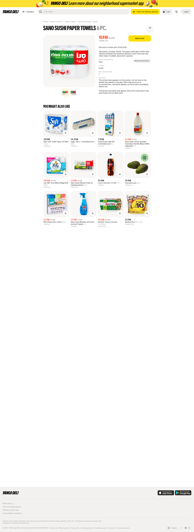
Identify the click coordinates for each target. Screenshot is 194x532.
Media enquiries (64, 528)
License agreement (86, 528)
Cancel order (111, 528)
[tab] (65, 92)
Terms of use (53, 528)
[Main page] (11, 13)
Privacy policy (74, 528)
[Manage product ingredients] (176, 11)
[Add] (65, 133)
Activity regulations (123, 528)
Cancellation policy (100, 528)
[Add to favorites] (150, 28)
